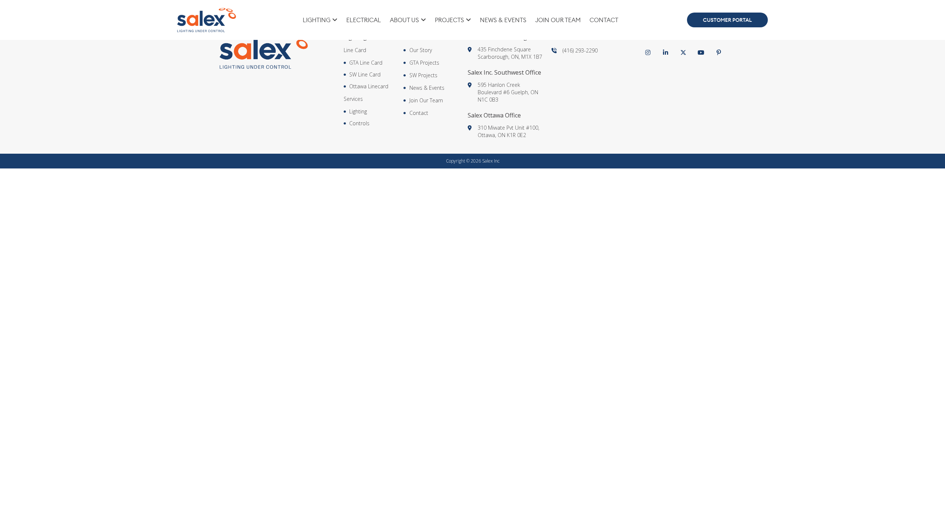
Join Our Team (558, 20)
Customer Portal (727, 20)
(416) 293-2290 (580, 50)
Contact (604, 20)
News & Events (503, 20)
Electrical (363, 20)
